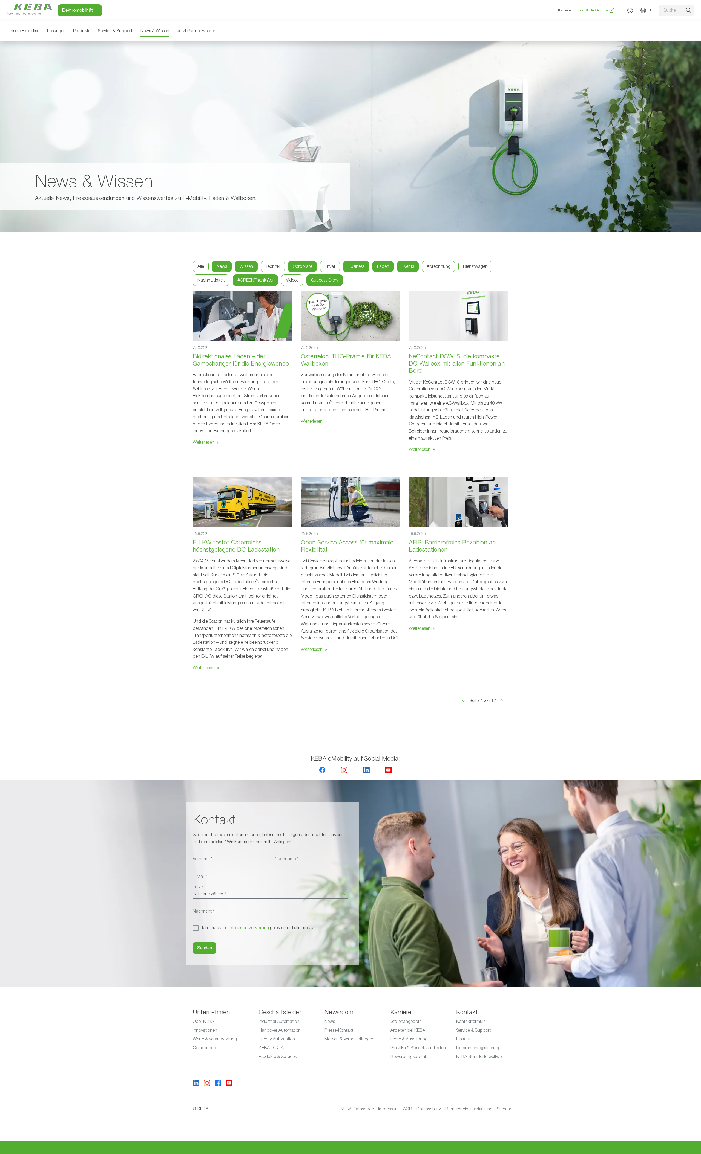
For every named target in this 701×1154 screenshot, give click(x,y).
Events (408, 266)
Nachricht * (203, 911)
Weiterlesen (203, 442)
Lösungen (56, 31)
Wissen (246, 266)
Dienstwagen (475, 266)
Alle (200, 266)
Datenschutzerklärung (248, 928)
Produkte (81, 31)
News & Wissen (154, 31)
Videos (292, 280)
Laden (383, 266)
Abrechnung (438, 266)
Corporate (302, 266)
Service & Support (115, 31)
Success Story (324, 280)
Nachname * (286, 859)
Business (356, 266)
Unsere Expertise (23, 31)
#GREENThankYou (255, 280)
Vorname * (202, 859)
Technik (273, 266)
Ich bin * (198, 887)
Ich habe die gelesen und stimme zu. (258, 928)
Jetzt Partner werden (196, 31)
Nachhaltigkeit (211, 280)
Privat (330, 266)
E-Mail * (200, 876)
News (222, 266)
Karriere (564, 10)
